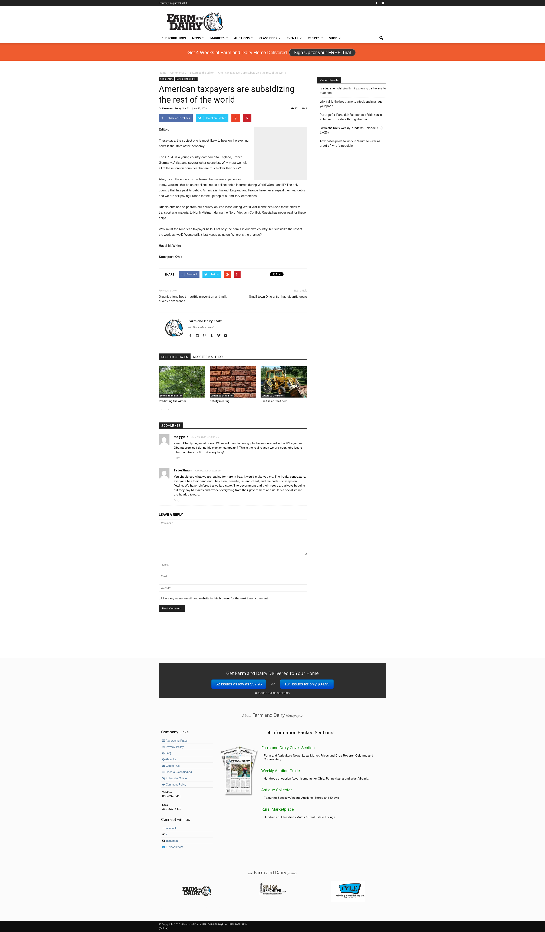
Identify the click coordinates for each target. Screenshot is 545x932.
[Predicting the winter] (182, 382)
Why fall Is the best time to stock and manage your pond (351, 104)
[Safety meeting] (233, 382)
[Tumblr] (213, 336)
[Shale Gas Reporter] (272, 894)
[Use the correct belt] (284, 382)
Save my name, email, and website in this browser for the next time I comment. (215, 598)
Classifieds (268, 38)
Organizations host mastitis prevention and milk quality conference (193, 299)
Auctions (242, 38)
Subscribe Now (174, 38)
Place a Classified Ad (178, 772)
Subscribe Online (176, 778)
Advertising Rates (176, 740)
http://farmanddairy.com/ (200, 327)
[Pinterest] (205, 336)
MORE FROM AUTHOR (208, 357)
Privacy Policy (174, 746)
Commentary (166, 78)
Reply (177, 458)
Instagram (171, 840)
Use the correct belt (274, 401)
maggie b (181, 437)
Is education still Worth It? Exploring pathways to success (353, 91)
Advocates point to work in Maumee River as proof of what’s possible (350, 143)
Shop (333, 38)
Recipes (314, 38)
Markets (217, 38)
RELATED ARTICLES (174, 357)
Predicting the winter (172, 401)
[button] (381, 38)
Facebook (170, 828)
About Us (171, 759)
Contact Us (172, 765)
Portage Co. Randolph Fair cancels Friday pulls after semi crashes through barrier (351, 117)
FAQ (168, 753)
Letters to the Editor (186, 78)
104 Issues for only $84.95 (306, 684)
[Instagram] (198, 336)
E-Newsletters (174, 847)
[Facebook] (376, 3)
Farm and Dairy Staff (175, 108)
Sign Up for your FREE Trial (322, 52)
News (196, 38)
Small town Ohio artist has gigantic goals (278, 297)
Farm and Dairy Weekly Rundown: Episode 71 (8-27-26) (352, 130)
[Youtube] (227, 336)
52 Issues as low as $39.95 (239, 684)
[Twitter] (383, 3)
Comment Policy (175, 784)
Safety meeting (219, 401)
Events (292, 38)
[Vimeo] (220, 336)
